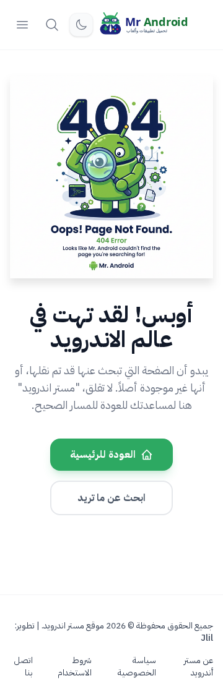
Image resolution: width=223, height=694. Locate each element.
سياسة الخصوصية (137, 666)
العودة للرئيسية (103, 454)
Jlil (207, 638)
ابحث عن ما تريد (111, 498)
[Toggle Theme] (81, 24)
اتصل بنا (23, 666)
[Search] (52, 24)
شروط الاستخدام (75, 666)
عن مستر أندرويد (198, 666)
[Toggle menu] (22, 24)
